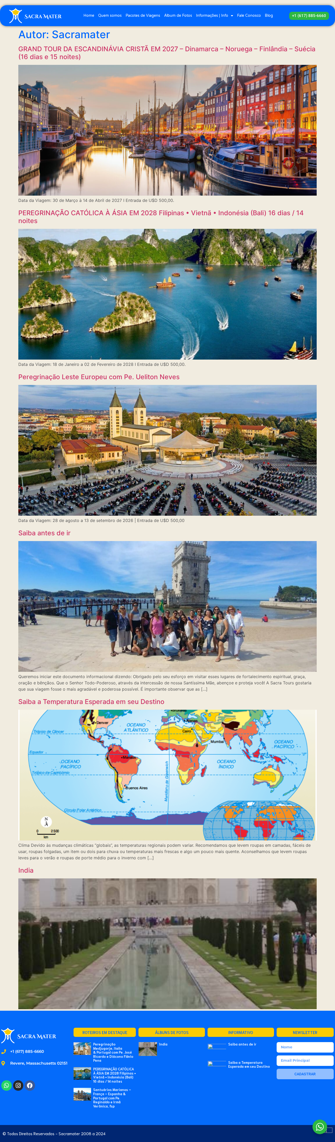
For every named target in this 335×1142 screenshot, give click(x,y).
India (26, 870)
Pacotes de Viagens (143, 15)
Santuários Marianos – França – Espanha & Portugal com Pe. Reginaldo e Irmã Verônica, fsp (112, 1097)
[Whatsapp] (6, 1085)
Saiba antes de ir (44, 533)
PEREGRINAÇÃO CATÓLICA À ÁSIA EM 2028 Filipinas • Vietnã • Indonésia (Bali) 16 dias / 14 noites (114, 1075)
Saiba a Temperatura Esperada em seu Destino (91, 702)
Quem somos (110, 15)
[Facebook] (30, 1085)
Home (88, 15)
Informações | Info (212, 15)
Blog (269, 15)
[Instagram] (18, 1085)
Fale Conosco (249, 15)
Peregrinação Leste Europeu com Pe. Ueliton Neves (99, 377)
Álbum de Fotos (178, 15)
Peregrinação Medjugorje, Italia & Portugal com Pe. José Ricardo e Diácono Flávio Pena (113, 1052)
